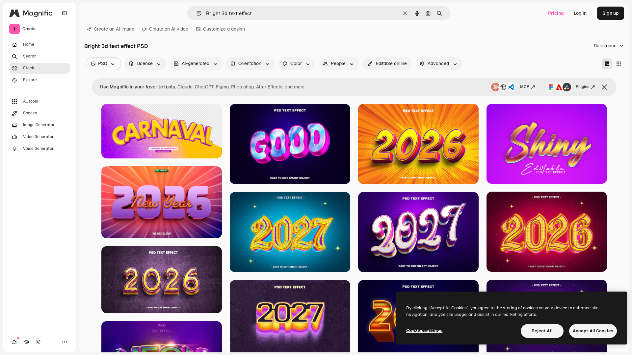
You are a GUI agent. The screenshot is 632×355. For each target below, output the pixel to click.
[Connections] (14, 342)
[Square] (619, 64)
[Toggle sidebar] (64, 13)
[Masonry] (607, 64)
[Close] (604, 87)
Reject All (542, 331)
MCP (524, 86)
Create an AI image (114, 29)
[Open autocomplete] (196, 13)
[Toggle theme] (38, 342)
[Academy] (26, 342)
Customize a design (224, 29)
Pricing (556, 13)
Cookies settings (424, 330)
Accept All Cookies (593, 331)
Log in (580, 13)
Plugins (582, 86)
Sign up (610, 13)
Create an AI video (168, 29)
